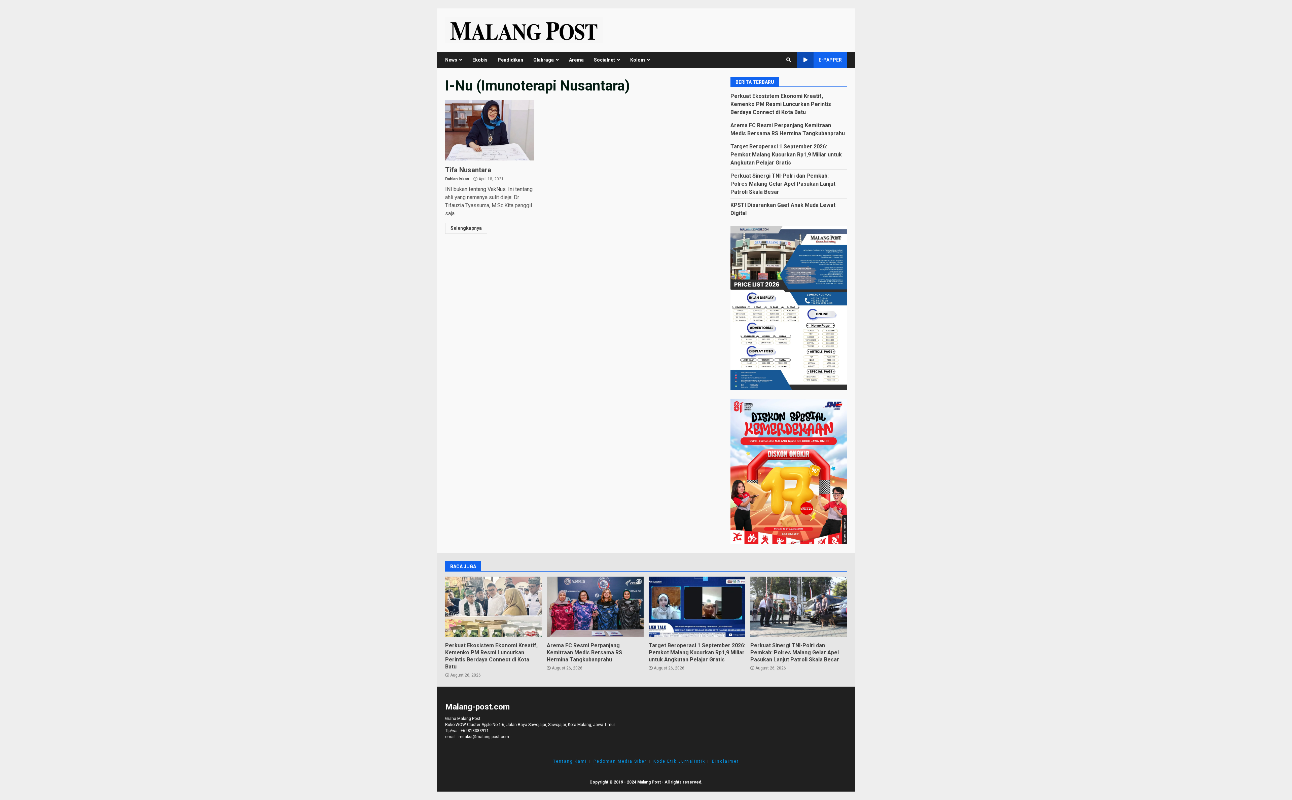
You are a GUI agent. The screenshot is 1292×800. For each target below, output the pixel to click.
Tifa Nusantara (489, 130)
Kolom (637, 60)
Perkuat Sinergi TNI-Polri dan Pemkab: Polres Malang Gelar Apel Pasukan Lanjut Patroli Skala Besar (782, 184)
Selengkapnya (466, 228)
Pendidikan (510, 60)
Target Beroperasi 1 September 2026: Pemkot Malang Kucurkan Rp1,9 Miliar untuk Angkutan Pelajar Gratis (786, 154)
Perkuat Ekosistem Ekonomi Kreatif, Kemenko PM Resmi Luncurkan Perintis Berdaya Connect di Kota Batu (780, 104)
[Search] (788, 59)
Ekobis (480, 60)
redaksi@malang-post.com (484, 736)
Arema (576, 60)
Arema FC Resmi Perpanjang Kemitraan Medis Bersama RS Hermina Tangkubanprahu (595, 607)
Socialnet (604, 60)
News (451, 60)
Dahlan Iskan (457, 179)
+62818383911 (475, 730)
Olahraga (543, 60)
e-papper (830, 60)
